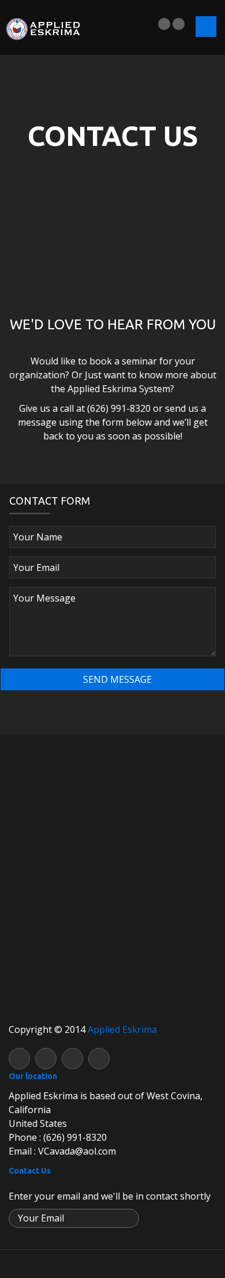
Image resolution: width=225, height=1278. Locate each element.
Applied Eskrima (122, 1029)
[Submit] (129, 1219)
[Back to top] (112, 1263)
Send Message (116, 679)
